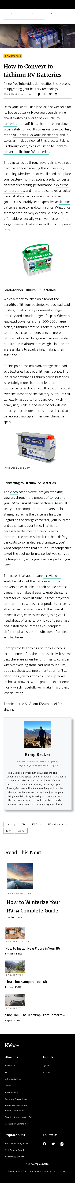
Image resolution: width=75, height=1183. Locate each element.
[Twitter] (53, 1144)
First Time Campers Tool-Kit (26, 981)
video (14, 491)
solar (52, 179)
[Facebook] (44, 1144)
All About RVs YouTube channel (35, 134)
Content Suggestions (14, 1156)
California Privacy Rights (16, 1099)
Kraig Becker (11, 94)
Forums (46, 1072)
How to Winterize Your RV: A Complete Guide (33, 906)
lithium (44, 371)
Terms (8, 1085)
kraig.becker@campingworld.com (32, 765)
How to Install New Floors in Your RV (32, 948)
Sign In (46, 1065)
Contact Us (10, 1065)
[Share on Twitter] (50, 94)
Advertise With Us (13, 1079)
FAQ (7, 1072)
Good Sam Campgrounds (16, 1143)
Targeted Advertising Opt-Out (18, 1117)
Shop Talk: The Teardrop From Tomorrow (35, 1015)
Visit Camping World (14, 1150)
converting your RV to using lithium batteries (34, 500)
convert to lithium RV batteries (26, 151)
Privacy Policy (11, 1092)
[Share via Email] (56, 94)
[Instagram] (61, 1144)
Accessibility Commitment (17, 1123)
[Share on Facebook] (45, 94)
